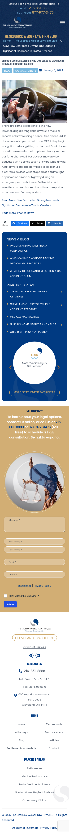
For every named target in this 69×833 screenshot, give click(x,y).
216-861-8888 (39, 8)
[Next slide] (58, 367)
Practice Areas (54, 732)
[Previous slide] (10, 367)
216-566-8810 (37, 687)
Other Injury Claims (34, 800)
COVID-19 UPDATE (34, 647)
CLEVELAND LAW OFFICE (34, 638)
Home (21, 724)
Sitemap (32, 828)
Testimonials (54, 724)
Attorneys (21, 732)
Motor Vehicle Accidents (34, 784)
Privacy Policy (42, 586)
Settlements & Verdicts (21, 748)
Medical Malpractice (24, 317)
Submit (10, 604)
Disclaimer (24, 586)
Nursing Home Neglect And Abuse (33, 324)
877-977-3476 (43, 12)
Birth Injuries (34, 768)
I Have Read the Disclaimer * (24, 595)
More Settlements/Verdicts (34, 392)
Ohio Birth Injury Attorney (29, 332)
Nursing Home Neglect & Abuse (34, 792)
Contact (54, 748)
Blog (21, 740)
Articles (54, 740)
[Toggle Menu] (62, 22)
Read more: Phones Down (18, 213)
